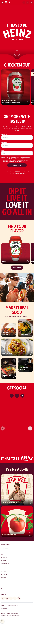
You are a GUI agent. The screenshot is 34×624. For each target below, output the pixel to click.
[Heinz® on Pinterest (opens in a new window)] (19, 598)
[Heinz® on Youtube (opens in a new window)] (11, 598)
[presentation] (30, 428)
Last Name (4, 142)
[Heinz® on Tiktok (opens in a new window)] (12, 396)
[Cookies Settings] (2, 621)
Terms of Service (19, 173)
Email (2, 150)
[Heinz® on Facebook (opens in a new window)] (15, 598)
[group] (17, 426)
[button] (2, 2)
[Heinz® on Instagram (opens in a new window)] (17, 396)
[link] (17, 53)
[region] (17, 426)
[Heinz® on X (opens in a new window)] (22, 396)
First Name (4, 134)
